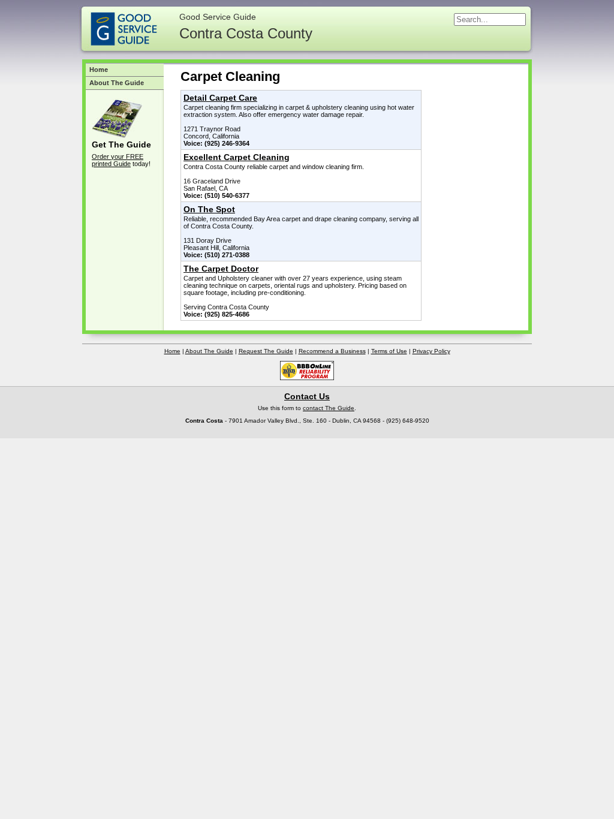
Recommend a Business (332, 351)
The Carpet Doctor (220, 268)
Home (98, 69)
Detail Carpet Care (220, 98)
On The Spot (209, 209)
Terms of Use (389, 351)
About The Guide (116, 82)
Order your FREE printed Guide (117, 160)
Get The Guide (121, 144)
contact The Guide (328, 408)
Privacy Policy (431, 351)
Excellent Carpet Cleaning (236, 157)
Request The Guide (266, 351)
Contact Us (307, 396)
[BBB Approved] (307, 378)
